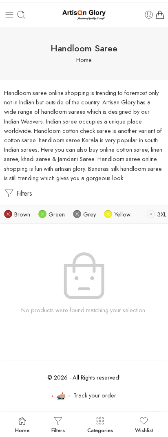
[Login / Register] (149, 15)
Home (84, 59)
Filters (23, 193)
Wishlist (144, 429)
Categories (100, 429)
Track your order (94, 395)
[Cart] (160, 15)
